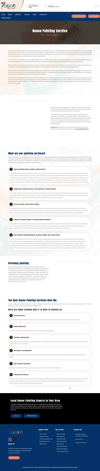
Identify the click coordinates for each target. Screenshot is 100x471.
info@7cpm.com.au (54, 6)
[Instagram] (14, 439)
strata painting (15, 54)
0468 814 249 (79, 439)
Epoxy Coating (61, 434)
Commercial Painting (62, 451)
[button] (16, 416)
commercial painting (32, 54)
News (34, 14)
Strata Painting (61, 436)
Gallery (27, 14)
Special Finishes (44, 436)
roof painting (87, 54)
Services (18, 14)
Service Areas (6, 18)
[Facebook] (10, 439)
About (10, 14)
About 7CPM (43, 434)
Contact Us (43, 14)
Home (3, 14)
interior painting (68, 54)
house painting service (59, 122)
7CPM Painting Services (46, 439)
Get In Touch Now (14, 457)
